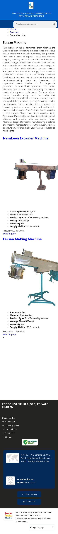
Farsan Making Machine (22, 239)
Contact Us (9, 433)
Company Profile (12, 425)
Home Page (10, 421)
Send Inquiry (9, 233)
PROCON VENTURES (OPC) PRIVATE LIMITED (31, 14)
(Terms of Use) (34, 515)
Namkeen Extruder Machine (25, 138)
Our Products (11, 429)
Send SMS (30, 501)
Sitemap (8, 437)
